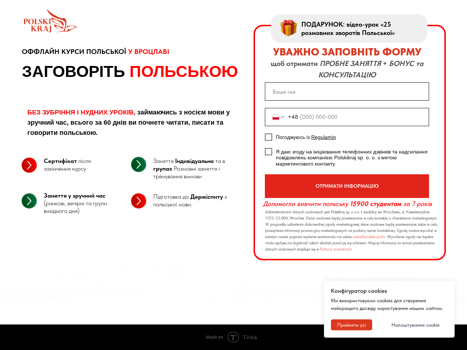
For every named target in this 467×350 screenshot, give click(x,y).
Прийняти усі (351, 325)
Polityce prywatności (336, 249)
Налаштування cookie (415, 325)
